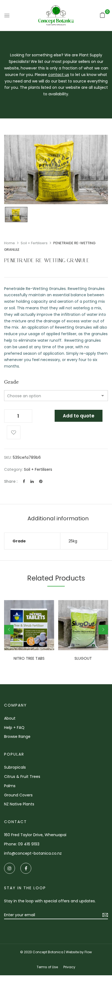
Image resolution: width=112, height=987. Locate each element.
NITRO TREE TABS (29, 658)
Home (9, 243)
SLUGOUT (83, 658)
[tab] (58, 518)
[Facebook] (24, 481)
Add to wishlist (13, 432)
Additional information (58, 518)
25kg (73, 541)
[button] (102, 15)
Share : (10, 481)
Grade (11, 382)
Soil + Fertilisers (34, 243)
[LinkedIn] (32, 481)
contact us (58, 74)
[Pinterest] (40, 481)
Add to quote (78, 415)
